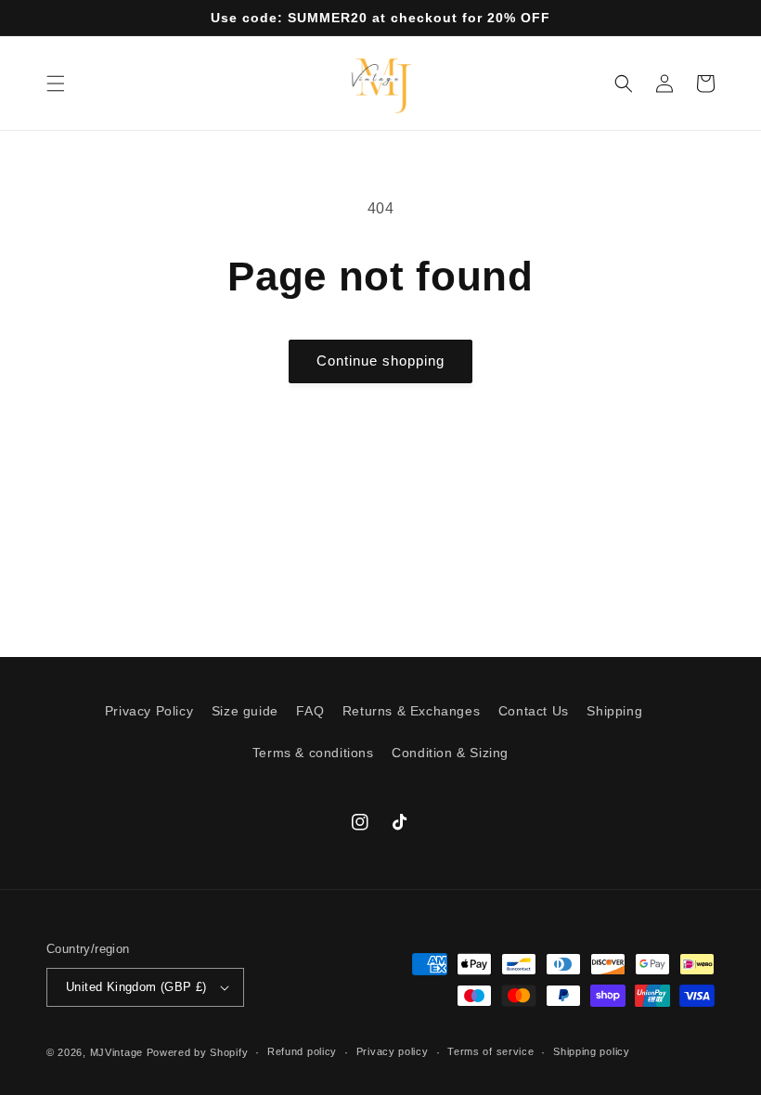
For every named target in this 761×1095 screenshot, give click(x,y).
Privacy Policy (149, 710)
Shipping (614, 710)
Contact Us (533, 710)
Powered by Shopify (198, 1052)
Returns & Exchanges (411, 710)
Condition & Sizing (450, 752)
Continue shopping (380, 360)
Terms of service (490, 1051)
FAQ (310, 710)
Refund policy (302, 1051)
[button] (55, 83)
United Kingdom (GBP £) (136, 987)
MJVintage (116, 1052)
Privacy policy (392, 1051)
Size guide (245, 710)
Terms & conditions (313, 752)
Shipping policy (591, 1051)
